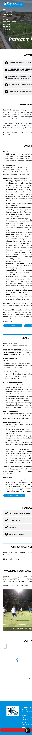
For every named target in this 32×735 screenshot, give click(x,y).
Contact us (15, 174)
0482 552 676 (26, 717)
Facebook (7, 134)
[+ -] (17, 661)
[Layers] (29, 645)
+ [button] (5, 645)
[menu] (29, 2)
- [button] (5, 647)
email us (6, 471)
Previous (5, 609)
